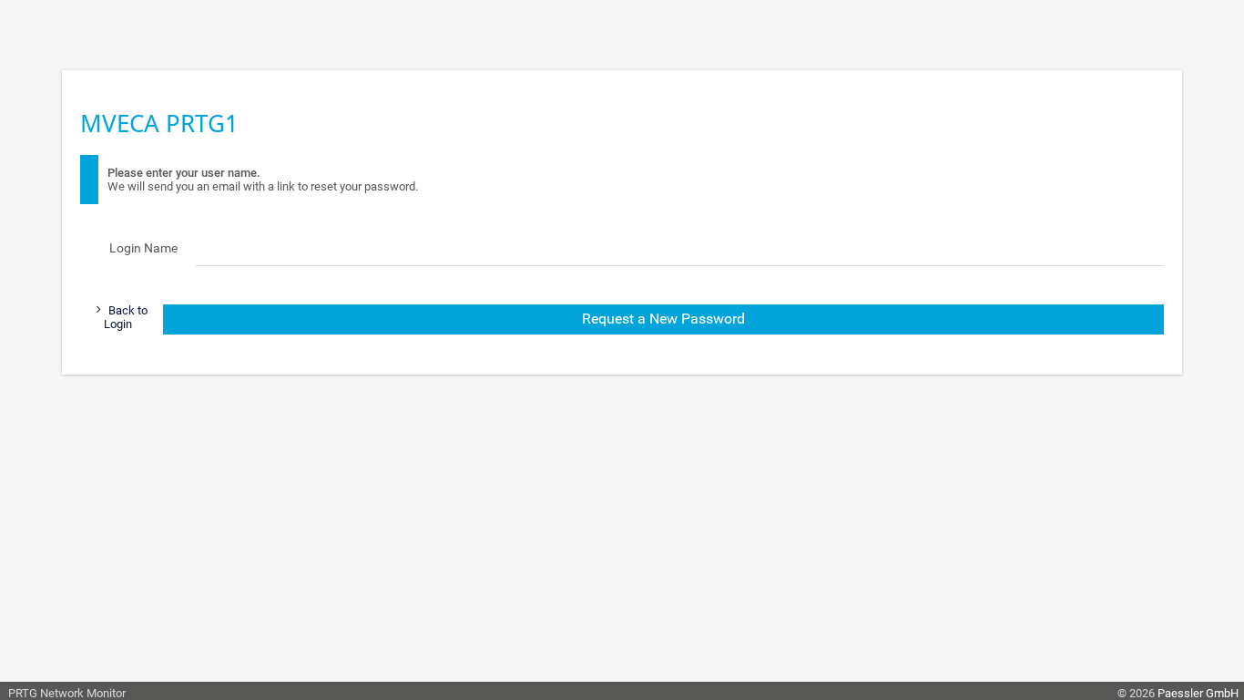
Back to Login (126, 317)
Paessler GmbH (1198, 693)
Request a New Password (663, 319)
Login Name (143, 248)
